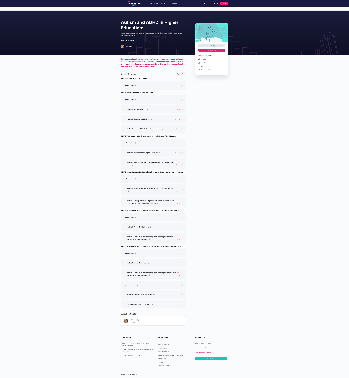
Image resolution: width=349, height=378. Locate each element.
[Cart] (210, 3)
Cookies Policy (162, 348)
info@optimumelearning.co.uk (202, 352)
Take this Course (212, 50)
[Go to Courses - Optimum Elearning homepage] (133, 3)
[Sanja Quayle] (126, 321)
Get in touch (210, 358)
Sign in (215, 3)
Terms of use (162, 362)
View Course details (127, 40)
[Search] (205, 3)
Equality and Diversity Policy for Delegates (170, 355)
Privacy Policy (162, 358)
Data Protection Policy (164, 351)
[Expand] (123, 109)
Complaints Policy (163, 344)
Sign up (224, 3)
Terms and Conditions (164, 365)
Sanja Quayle (135, 320)
